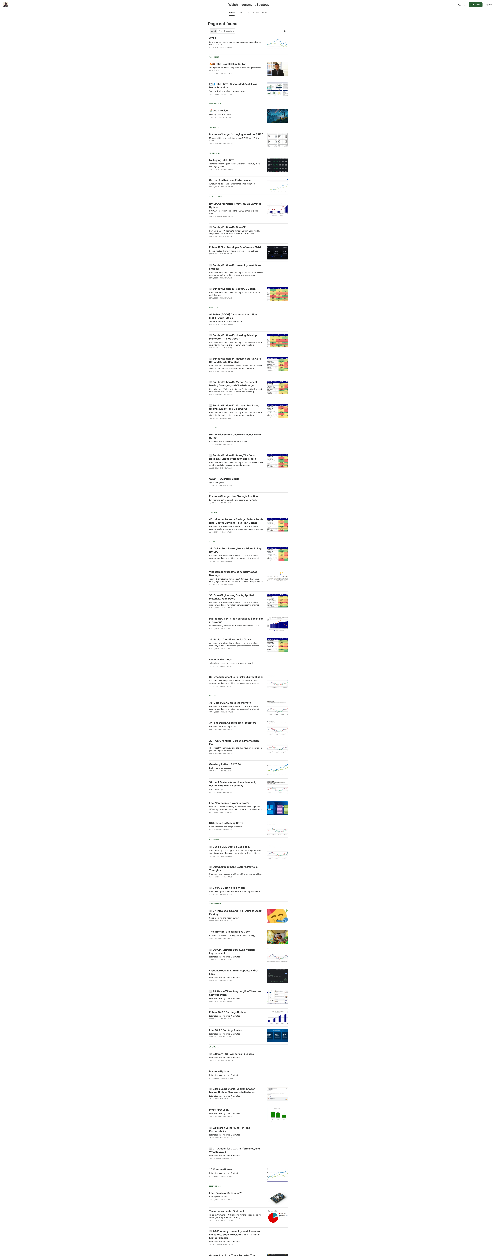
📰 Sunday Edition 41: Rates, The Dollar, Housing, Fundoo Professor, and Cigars (232, 457)
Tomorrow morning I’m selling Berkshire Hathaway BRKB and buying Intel (234, 165)
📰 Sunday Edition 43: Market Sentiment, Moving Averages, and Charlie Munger (233, 384)
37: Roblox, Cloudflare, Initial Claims (230, 639)
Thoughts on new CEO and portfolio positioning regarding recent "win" (235, 68)
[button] (232, 12)
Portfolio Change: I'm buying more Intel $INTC (236, 134)
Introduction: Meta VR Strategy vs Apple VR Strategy (232, 935)
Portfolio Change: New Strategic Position (233, 496)
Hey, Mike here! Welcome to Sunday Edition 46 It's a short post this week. (235, 293)
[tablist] (222, 31)
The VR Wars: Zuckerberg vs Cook (229, 931)
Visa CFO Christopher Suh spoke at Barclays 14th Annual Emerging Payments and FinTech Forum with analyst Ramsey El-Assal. (236, 580)
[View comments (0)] (229, 50)
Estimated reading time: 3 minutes (224, 998)
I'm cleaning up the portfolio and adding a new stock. (233, 500)
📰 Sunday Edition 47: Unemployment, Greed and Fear (235, 267)
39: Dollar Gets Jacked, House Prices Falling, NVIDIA (235, 550)
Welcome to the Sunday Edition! (223, 726)
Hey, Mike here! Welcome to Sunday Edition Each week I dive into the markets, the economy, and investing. (236, 463)
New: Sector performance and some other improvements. (235, 891)
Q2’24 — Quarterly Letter (224, 478)
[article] (248, 45)
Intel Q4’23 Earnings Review (226, 1030)
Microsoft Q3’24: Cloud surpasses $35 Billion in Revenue (236, 620)
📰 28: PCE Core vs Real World (227, 887)
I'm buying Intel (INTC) (222, 160)
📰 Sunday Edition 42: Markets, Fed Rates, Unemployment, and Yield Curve (234, 407)
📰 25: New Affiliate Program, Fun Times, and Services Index (235, 993)
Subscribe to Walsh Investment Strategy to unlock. (231, 663)
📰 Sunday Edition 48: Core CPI (227, 227)
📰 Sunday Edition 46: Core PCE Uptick (232, 288)
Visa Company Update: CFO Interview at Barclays (233, 573)
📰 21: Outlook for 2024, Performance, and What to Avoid (234, 1150)
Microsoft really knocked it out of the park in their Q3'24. (234, 625)
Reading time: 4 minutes (220, 114)
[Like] (211, 97)
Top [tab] (220, 31)
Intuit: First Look (219, 1109)
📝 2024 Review (218, 110)
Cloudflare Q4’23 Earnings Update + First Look (233, 972)
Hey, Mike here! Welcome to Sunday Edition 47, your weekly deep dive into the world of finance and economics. (236, 273)
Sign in (489, 4)
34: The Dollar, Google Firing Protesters (232, 722)
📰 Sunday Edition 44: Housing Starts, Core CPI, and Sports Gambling (235, 360)
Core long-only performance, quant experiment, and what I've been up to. (235, 43)
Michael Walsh (226, 47)
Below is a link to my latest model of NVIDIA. (229, 441)
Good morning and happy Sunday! (224, 917)
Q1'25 (212, 38)
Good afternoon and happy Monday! (225, 826)
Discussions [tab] (229, 31)
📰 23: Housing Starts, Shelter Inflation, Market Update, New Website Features (232, 1090)
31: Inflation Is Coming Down (226, 823)
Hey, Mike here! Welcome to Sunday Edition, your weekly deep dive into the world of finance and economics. (234, 232)
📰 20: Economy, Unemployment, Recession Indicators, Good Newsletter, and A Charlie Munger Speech (235, 1234)
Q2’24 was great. (216, 482)
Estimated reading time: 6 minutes (224, 1113)
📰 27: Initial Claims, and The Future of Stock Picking (235, 912)
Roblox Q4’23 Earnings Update (227, 1012)
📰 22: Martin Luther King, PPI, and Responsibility (229, 1129)
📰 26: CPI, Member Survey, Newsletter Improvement (232, 951)
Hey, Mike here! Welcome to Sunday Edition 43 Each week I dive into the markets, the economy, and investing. (235, 390)
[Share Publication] (465, 4)
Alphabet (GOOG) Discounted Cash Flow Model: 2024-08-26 (233, 316)
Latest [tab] (213, 31)
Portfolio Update (219, 1071)
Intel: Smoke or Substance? (225, 1193)
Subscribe (475, 4)
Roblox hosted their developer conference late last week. (234, 251)
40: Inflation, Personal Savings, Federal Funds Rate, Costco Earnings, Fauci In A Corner (236, 521)
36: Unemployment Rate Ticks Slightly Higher (236, 677)
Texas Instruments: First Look (227, 1211)
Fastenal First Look (220, 659)
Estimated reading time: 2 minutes (224, 1075)
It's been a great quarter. (220, 768)
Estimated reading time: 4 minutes (224, 1015)
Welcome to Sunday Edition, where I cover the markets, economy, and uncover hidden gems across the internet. (234, 556)
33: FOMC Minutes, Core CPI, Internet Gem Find (234, 742)
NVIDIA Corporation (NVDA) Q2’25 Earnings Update (235, 205)
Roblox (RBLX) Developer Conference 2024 (235, 247)
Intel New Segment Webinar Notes (229, 803)
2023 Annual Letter (220, 1169)
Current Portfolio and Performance (230, 180)
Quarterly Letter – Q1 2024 (225, 764)
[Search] (459, 4)
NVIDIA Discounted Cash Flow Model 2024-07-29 (235, 436)
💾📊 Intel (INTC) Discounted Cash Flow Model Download (233, 86)
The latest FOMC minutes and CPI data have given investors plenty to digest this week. (235, 749)
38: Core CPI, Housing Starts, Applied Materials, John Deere (231, 597)
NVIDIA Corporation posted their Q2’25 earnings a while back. (234, 212)
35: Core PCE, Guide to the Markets (230, 702)
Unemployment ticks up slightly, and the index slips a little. (235, 874)
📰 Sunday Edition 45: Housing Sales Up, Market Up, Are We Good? (233, 337)
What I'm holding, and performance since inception (232, 183)
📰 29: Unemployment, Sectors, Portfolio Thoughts (233, 868)
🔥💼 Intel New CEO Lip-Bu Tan (227, 64)
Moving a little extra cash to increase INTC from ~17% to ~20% (234, 139)
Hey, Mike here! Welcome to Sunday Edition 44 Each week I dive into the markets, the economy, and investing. (235, 366)
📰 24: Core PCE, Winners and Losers (231, 1054)
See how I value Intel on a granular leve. (227, 91)
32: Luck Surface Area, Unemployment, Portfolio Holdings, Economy (232, 784)
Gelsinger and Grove (218, 1196)
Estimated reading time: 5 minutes (224, 956)
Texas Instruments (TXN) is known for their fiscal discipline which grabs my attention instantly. (235, 1216)
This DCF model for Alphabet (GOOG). (226, 321)
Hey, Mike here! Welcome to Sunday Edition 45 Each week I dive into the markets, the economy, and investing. (235, 343)
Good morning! (216, 789)
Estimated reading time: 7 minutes (224, 977)
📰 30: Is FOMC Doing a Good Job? (229, 846)
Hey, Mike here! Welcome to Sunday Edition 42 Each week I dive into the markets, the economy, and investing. (235, 413)
